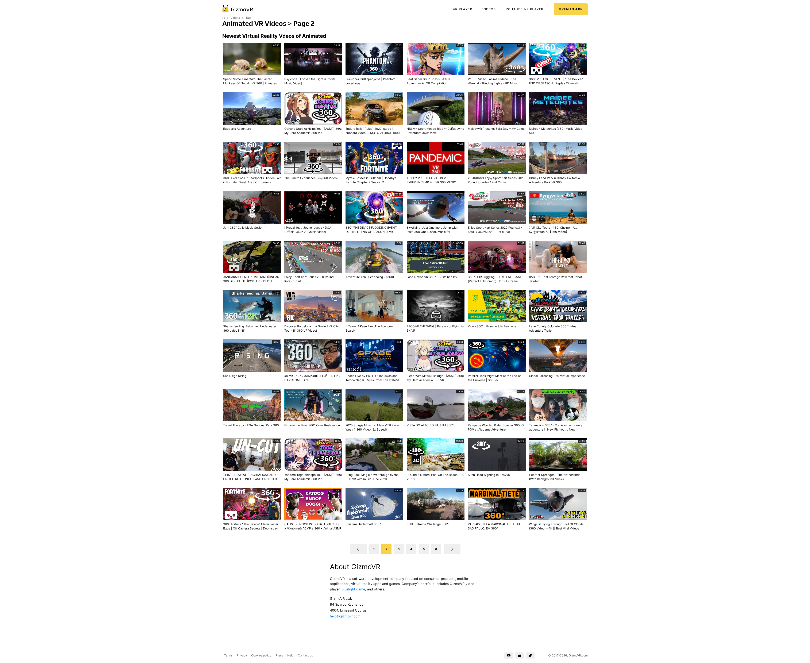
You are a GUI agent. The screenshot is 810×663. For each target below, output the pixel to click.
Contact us (305, 655)
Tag (248, 17)
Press (279, 655)
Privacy (242, 655)
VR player (462, 9)
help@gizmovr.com (345, 616)
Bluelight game (353, 589)
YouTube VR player (525, 9)
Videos (489, 9)
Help (290, 655)
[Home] (223, 17)
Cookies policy (261, 655)
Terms (228, 655)
